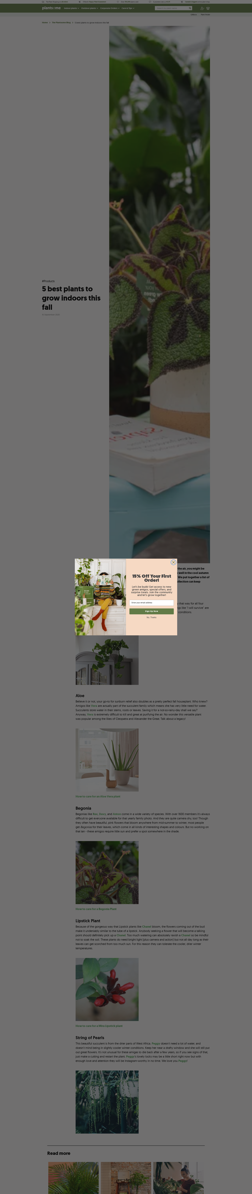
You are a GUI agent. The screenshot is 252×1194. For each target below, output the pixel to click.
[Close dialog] (173, 562)
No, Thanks (151, 618)
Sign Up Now (151, 611)
